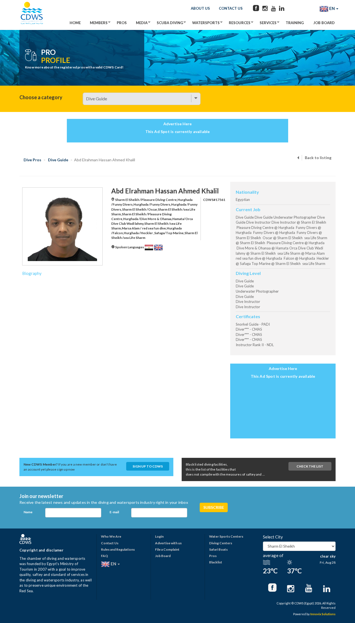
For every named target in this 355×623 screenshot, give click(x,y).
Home (75, 23)
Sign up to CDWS (148, 466)
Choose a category (40, 97)
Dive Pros (32, 159)
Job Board (324, 23)
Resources (239, 23)
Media (142, 23)
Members (99, 23)
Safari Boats (218, 549)
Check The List (309, 466)
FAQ (104, 556)
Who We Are (111, 536)
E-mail (114, 512)
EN (332, 8)
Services (268, 23)
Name (28, 512)
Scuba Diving (170, 23)
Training (295, 23)
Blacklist (215, 562)
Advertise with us (168, 543)
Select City (273, 536)
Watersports (206, 23)
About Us (200, 8)
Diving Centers (220, 543)
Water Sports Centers (226, 536)
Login (159, 536)
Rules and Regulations (118, 549)
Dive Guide (58, 159)
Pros (122, 23)
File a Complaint (167, 549)
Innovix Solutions (323, 614)
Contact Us (231, 8)
